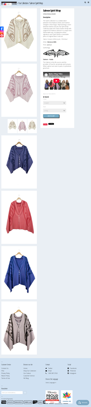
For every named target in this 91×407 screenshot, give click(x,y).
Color (45, 99)
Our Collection (23, 3)
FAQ (2, 371)
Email (49, 371)
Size (44, 107)
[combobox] (7, 4)
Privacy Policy (5, 373)
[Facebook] (2, 28)
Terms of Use (5, 378)
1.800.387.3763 (52, 373)
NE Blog (26, 378)
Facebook (73, 368)
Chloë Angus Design (49, 14)
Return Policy (5, 376)
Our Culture (27, 373)
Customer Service (29, 376)
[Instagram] (2, 32)
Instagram (73, 373)
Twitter (50, 368)
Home (25, 368)
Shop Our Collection (29, 371)
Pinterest (73, 371)
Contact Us (4, 368)
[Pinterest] (2, 35)
